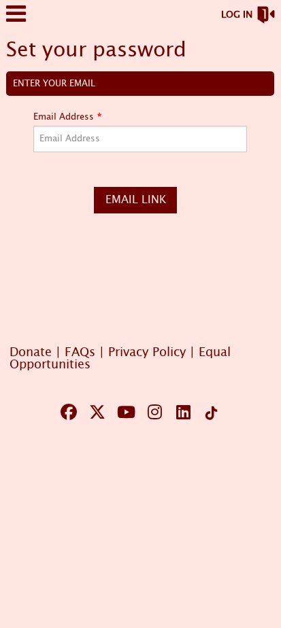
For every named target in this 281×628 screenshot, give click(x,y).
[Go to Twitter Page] (95, 412)
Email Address (63, 117)
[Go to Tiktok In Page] (209, 413)
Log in (236, 15)
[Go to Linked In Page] (181, 412)
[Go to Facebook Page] (67, 412)
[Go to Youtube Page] (124, 412)
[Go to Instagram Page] (152, 412)
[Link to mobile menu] (16, 20)
